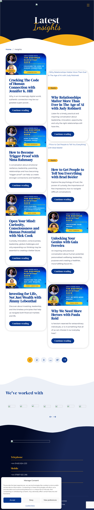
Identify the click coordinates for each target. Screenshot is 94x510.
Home (8, 49)
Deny (31, 500)
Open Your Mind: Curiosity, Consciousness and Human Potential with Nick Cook (24, 228)
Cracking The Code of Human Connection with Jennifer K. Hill (24, 85)
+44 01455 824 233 (19, 463)
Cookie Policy (30, 505)
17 (57, 360)
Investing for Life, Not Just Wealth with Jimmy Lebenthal (25, 297)
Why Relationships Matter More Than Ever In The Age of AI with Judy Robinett (67, 103)
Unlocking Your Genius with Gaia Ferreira (64, 242)
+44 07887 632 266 (19, 475)
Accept (12, 500)
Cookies (64, 501)
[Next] (54, 417)
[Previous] (51, 417)
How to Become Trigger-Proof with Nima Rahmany (24, 156)
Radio (11, 71)
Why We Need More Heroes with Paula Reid (66, 314)
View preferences (50, 500)
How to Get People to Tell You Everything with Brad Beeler (67, 173)
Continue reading (22, 111)
